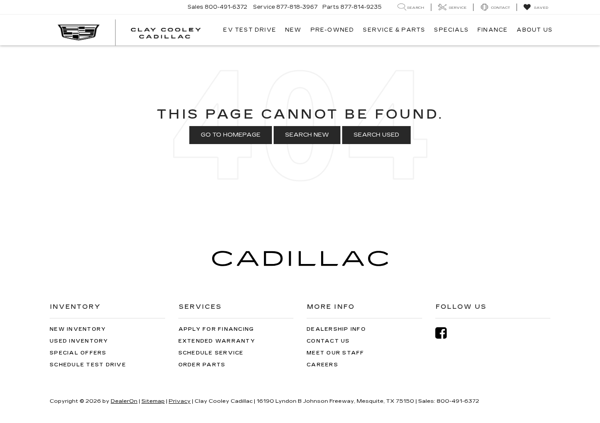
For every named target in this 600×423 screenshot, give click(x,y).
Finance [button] (492, 30)
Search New (307, 134)
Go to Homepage (230, 134)
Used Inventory (79, 341)
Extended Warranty (216, 341)
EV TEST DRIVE (249, 30)
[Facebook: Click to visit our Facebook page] (445, 333)
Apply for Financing (216, 329)
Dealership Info (336, 329)
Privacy (180, 401)
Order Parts (202, 365)
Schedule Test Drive (88, 365)
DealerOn (124, 401)
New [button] (293, 30)
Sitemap (153, 401)
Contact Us (328, 341)
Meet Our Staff (336, 353)
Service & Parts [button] (394, 30)
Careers (322, 365)
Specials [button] (451, 30)
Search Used (376, 134)
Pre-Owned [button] (332, 30)
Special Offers (78, 353)
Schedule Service (211, 353)
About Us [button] (535, 30)
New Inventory (78, 329)
